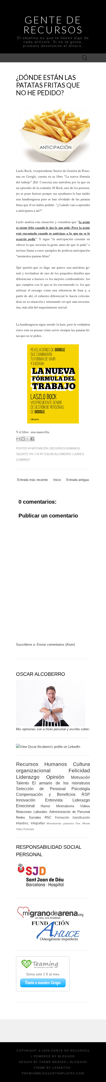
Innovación (25, 800)
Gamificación (81, 817)
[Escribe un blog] (22, 438)
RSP (86, 794)
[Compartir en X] (27, 438)
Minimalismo (65, 806)
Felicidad (79, 770)
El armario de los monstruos (61, 783)
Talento (22, 453)
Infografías (38, 823)
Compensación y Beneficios (45, 794)
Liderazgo (27, 777)
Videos (85, 806)
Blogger (66, 1056)
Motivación (39, 448)
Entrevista (54, 800)
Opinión (55, 777)
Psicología (80, 789)
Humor (45, 806)
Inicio (57, 480)
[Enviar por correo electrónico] (18, 438)
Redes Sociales (28, 817)
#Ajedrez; (22, 823)
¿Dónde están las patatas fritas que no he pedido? (48, 85)
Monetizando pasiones (60, 823)
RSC (48, 817)
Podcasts (28, 829)
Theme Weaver (52, 1061)
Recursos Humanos (65, 448)
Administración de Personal (69, 812)
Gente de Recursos (53, 25)
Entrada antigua (77, 480)
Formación (62, 817)
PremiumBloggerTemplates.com (53, 1073)
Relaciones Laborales (31, 812)
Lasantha (61, 1067)
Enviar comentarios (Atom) (56, 644)
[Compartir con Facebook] (32, 438)
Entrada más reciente (32, 480)
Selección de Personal (41, 789)
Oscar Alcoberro (57, 453)
